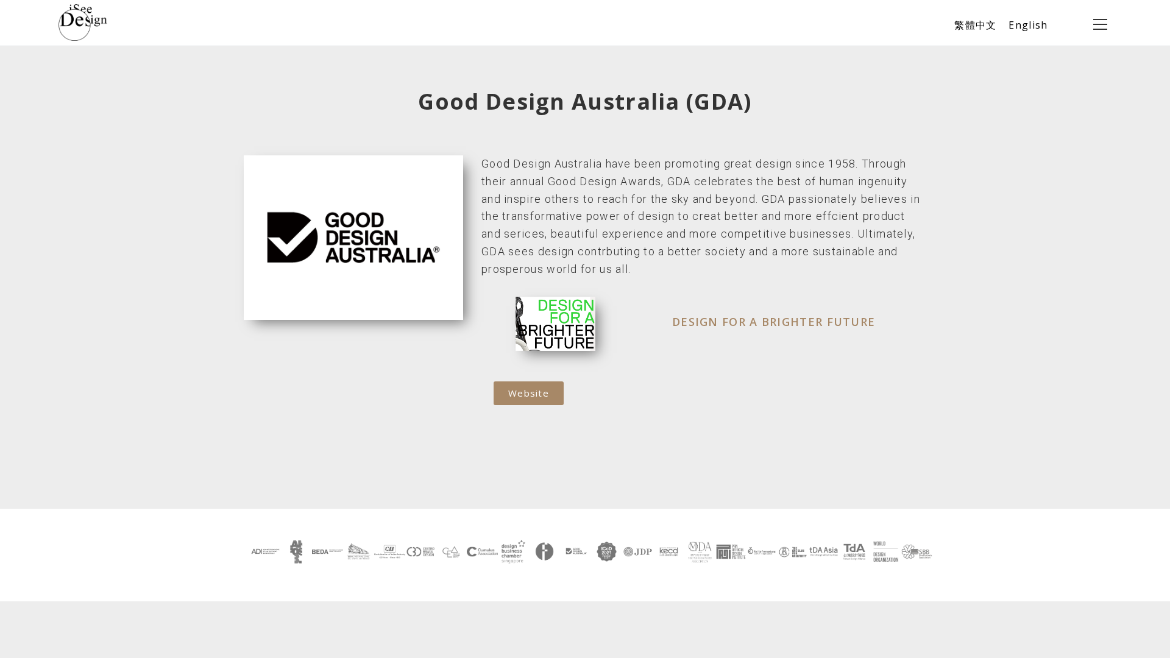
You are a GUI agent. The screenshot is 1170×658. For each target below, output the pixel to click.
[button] (529, 393)
